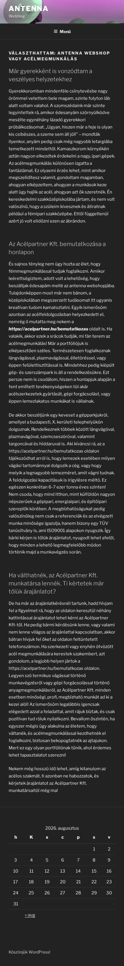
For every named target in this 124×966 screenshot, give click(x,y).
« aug (30, 915)
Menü (65, 31)
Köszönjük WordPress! (29, 951)
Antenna (28, 8)
